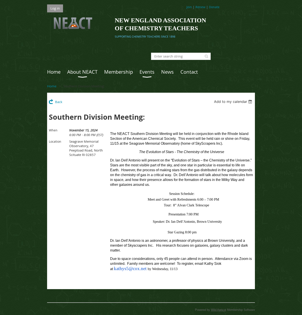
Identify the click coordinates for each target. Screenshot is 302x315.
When (53, 130)
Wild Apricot (218, 309)
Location (55, 141)
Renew (200, 7)
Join (189, 7)
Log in (55, 8)
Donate (214, 7)
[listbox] (233, 101)
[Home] (69, 31)
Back (58, 102)
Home (51, 86)
